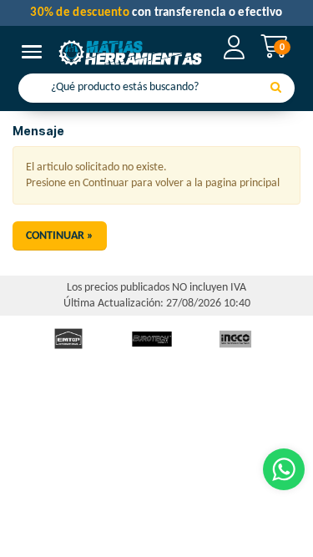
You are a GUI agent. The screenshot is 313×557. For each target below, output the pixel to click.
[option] (68, 338)
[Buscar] (276, 88)
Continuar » (59, 236)
